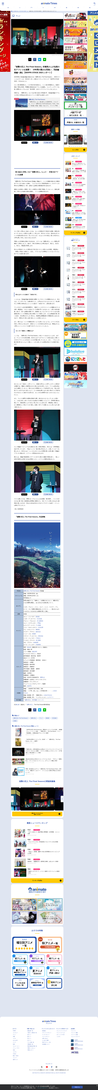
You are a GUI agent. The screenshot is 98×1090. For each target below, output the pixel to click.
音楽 (14, 1050)
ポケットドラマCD (60, 1034)
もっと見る (75, 149)
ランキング (15, 1032)
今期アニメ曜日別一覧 (32, 1032)
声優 (14, 1036)
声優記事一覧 (30, 1044)
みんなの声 (15, 1040)
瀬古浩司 (34, 651)
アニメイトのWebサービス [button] (62, 1028)
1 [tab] (69, 146)
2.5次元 (14, 1053)
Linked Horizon (48, 695)
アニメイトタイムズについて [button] (48, 1028)
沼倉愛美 (38, 644)
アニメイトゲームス (61, 1032)
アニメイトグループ (75, 1036)
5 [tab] (77, 146)
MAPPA (29, 686)
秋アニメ (29, 1038)
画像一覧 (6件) (49, 142)
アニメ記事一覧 (30, 1042)
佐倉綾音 (35, 642)
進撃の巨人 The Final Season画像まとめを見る (37, 814)
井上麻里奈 (40, 621)
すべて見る (75, 319)
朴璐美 (34, 633)
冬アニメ (29, 1040)
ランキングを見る (37, 880)
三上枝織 (38, 625)
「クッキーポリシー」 (43, 1088)
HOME (14, 1030)
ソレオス (58, 1036)
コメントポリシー (45, 1036)
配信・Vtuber (15, 1055)
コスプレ (15, 1051)
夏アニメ (29, 1036)
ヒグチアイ (50, 697)
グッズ (14, 1042)
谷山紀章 (40, 627)
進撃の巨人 (30, 704)
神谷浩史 (40, 636)
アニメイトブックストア (62, 1030)
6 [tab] (79, 146)
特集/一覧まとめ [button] (30, 1028)
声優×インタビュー (31, 1048)
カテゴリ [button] (15, 1028)
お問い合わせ (45, 1038)
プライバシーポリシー (46, 1032)
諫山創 (29, 647)
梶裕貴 (38, 616)
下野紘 (39, 623)
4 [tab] (75, 146)
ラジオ (14, 1038)
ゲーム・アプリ (16, 1048)
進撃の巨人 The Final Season (32, 590)
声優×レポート (30, 1050)
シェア (36, 142)
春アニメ (29, 1034)
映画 (14, 1044)
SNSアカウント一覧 (46, 1042)
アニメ (41, 718)
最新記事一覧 (30, 1030)
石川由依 (39, 618)
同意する (77, 1087)
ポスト (25, 142)
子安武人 (38, 638)
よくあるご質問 (45, 1040)
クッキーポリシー (45, 1034)
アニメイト (73, 1030)
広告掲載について (45, 1044)
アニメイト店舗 (74, 1034)
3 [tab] (73, 146)
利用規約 (44, 1030)
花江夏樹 (38, 640)
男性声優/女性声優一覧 (32, 1046)
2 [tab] (71, 146)
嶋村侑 (38, 629)
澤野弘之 (42, 677)
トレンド (15, 1057)
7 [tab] (81, 146)
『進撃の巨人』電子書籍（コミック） (34, 700)
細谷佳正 (38, 631)
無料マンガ (15, 1059)
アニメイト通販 (74, 1032)
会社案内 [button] (73, 1028)
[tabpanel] (75, 140)
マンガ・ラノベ (16, 1046)
